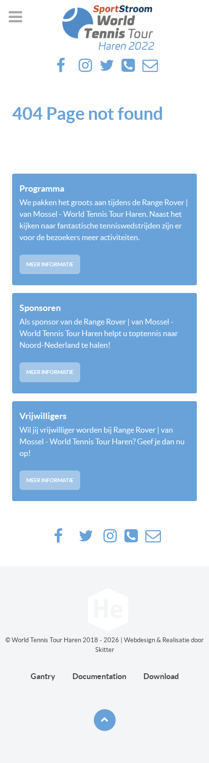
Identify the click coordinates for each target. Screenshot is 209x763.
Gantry (43, 676)
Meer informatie (49, 264)
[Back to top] (105, 720)
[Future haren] (104, 27)
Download (161, 676)
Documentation (99, 676)
